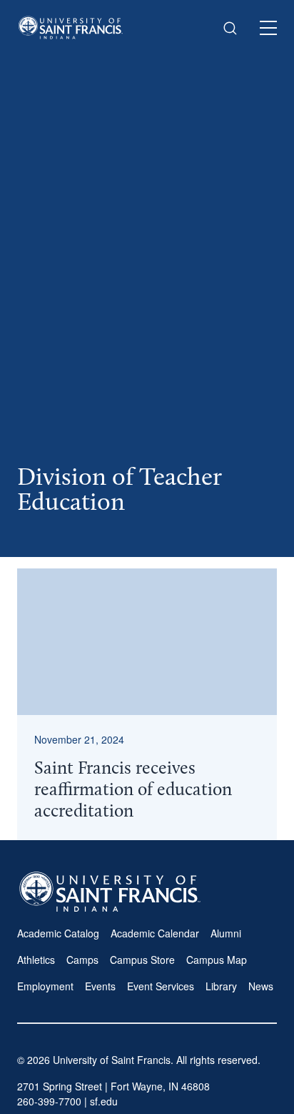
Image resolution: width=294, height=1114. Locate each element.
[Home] (70, 27)
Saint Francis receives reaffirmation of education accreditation (133, 790)
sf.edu (104, 1101)
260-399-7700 (49, 1101)
